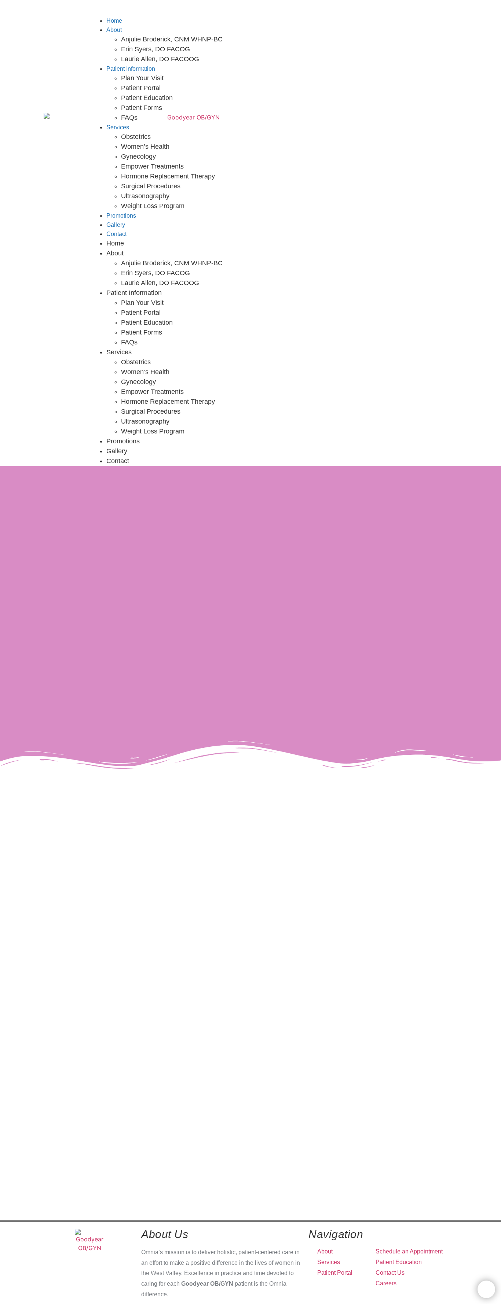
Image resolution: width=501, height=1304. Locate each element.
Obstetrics (136, 136)
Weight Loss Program (152, 206)
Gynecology (138, 156)
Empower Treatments (152, 166)
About (114, 30)
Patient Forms (141, 107)
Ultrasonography (145, 196)
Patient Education (147, 97)
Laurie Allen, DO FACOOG (160, 59)
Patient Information (130, 69)
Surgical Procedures (150, 186)
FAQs (129, 117)
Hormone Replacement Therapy (168, 176)
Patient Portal (141, 88)
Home (115, 243)
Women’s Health (145, 146)
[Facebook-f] (422, 8)
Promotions (123, 441)
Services (117, 127)
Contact (116, 234)
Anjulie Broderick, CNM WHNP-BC (172, 39)
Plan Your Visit (142, 78)
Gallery (116, 451)
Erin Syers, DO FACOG (155, 49)
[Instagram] (432, 8)
